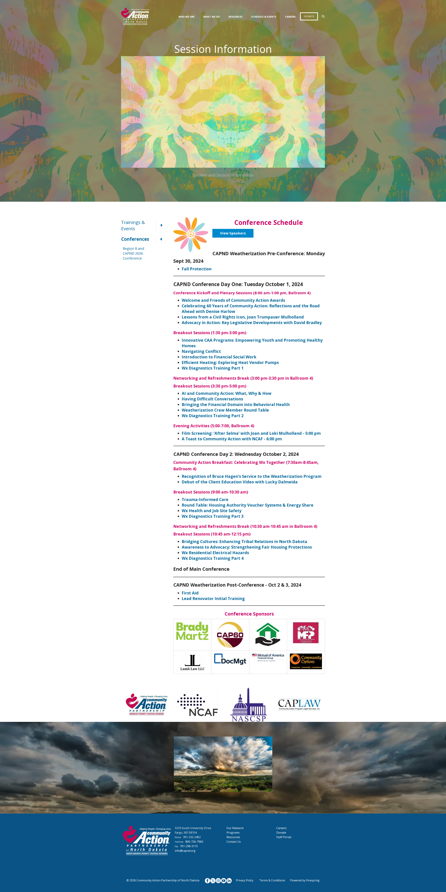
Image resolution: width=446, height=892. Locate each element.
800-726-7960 (194, 842)
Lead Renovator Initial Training (213, 598)
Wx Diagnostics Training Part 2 (213, 415)
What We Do (211, 16)
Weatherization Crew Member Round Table (225, 410)
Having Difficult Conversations (212, 399)
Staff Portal (283, 837)
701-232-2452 (192, 837)
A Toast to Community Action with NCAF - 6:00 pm (232, 439)
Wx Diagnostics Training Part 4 (213, 558)
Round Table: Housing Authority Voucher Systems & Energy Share (247, 505)
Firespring (313, 880)
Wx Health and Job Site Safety (211, 510)
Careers (290, 16)
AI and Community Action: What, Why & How (226, 393)
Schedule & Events (263, 16)
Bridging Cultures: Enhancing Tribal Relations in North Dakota (244, 541)
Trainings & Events (133, 225)
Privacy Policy (244, 880)
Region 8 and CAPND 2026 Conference (133, 253)
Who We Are (187, 16)
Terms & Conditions (272, 880)
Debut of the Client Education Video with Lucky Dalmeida (240, 482)
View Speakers (233, 233)
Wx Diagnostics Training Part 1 (213, 368)
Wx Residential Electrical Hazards (215, 552)
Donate (309, 16)
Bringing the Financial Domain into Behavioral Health (236, 404)
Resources (236, 16)
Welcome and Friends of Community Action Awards (233, 300)
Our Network (235, 828)
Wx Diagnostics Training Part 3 (213, 516)
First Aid (190, 593)
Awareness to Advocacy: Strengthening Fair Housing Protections (247, 547)
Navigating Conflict (201, 351)
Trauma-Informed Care (205, 499)
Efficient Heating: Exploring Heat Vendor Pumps (230, 362)
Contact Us (233, 842)
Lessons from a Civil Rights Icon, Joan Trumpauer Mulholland (243, 317)
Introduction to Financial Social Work (219, 357)
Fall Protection (197, 269)
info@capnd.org (185, 851)
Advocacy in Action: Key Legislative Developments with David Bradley (252, 322)
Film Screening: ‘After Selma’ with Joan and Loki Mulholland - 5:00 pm (251, 433)
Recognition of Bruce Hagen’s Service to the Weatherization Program (251, 476)
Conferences (135, 239)
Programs (233, 832)
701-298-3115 (189, 846)
